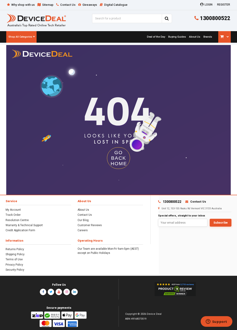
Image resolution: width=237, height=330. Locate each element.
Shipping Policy (15, 254)
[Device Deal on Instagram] (66, 292)
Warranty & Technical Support (24, 225)
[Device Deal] (36, 20)
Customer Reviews (90, 225)
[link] (156, 37)
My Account (13, 209)
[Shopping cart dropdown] (224, 37)
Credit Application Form (20, 230)
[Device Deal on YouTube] (59, 292)
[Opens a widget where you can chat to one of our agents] (216, 322)
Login (208, 4)
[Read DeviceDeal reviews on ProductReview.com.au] (175, 289)
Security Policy (15, 269)
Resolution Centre (17, 220)
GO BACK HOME (119, 158)
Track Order (13, 214)
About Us (83, 209)
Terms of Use (14, 259)
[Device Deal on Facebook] (43, 292)
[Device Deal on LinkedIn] (74, 292)
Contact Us (85, 214)
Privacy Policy (14, 264)
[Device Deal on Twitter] (51, 292)
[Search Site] (167, 18)
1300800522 (214, 18)
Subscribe (220, 222)
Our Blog (83, 220)
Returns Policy (15, 249)
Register (223, 4)
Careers (83, 230)
